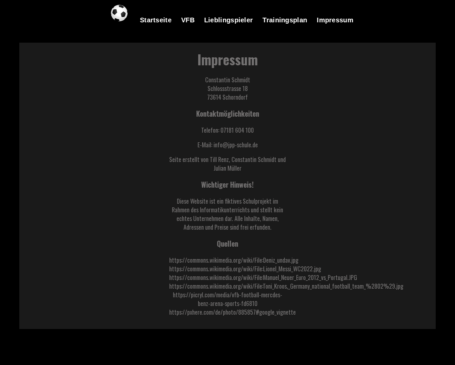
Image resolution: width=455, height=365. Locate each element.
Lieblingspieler (228, 20)
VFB (188, 20)
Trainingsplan (284, 20)
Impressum (335, 20)
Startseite (156, 20)
